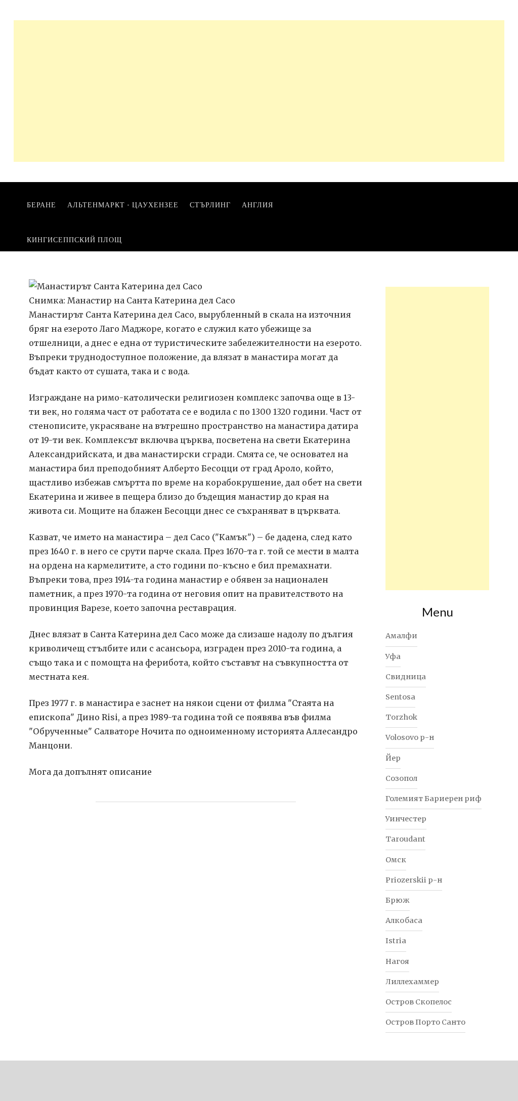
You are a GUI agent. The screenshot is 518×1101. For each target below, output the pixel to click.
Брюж (397, 900)
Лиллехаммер (412, 981)
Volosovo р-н (409, 737)
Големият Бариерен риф (433, 798)
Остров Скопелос (418, 1001)
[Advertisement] (259, 91)
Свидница (405, 676)
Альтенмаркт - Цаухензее (123, 204)
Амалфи (401, 635)
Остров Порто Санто (425, 1022)
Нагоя (397, 961)
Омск (395, 859)
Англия (257, 204)
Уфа (393, 656)
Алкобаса (403, 920)
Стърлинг (210, 204)
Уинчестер (405, 818)
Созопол (401, 778)
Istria (395, 940)
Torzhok (401, 717)
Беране (41, 204)
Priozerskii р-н (413, 880)
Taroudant (405, 839)
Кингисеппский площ (74, 239)
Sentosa (400, 696)
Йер (393, 758)
